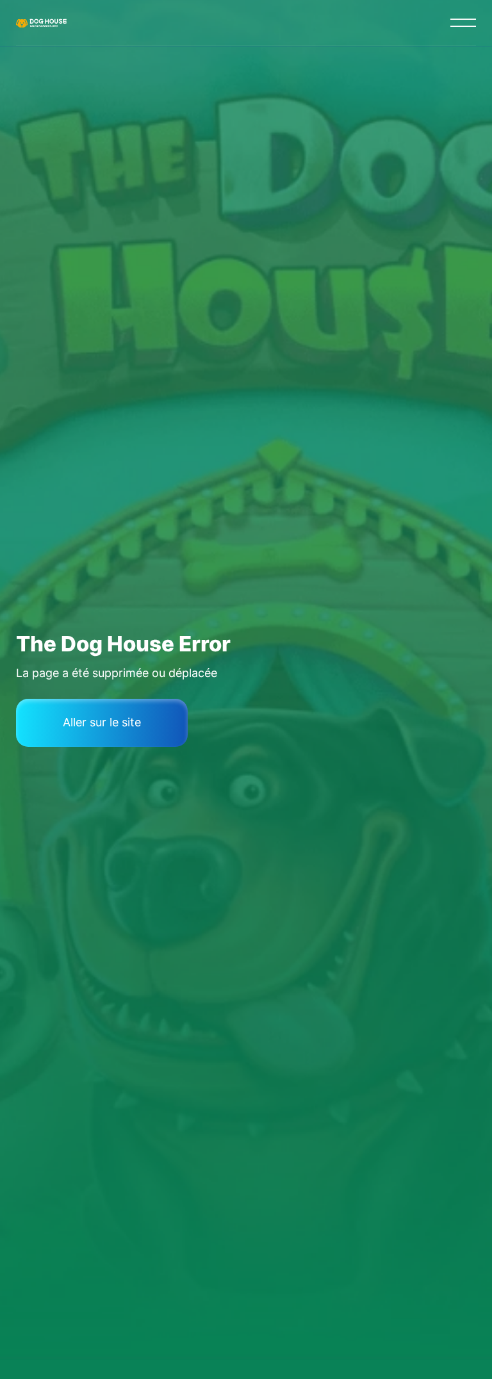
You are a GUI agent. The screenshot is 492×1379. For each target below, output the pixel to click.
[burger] (463, 22)
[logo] (42, 22)
